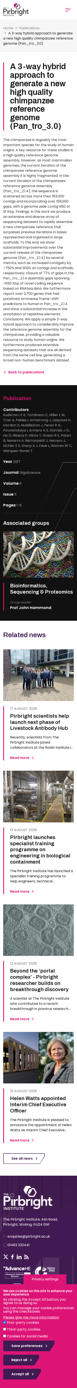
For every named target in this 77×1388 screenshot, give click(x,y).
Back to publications (26, 372)
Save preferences (27, 1345)
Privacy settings (45, 1279)
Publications (29, 28)
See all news (22, 1158)
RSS (26, 1256)
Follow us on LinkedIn (19, 1256)
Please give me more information (31, 1317)
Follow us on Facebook (12, 1256)
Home (8, 28)
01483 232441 (18, 1245)
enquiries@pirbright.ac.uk (28, 1236)
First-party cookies (23, 1322)
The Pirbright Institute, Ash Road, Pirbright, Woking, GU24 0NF (30, 1222)
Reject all (19, 1359)
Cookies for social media (27, 1336)
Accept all (20, 1374)
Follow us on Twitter (5, 1256)
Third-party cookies (23, 1329)
